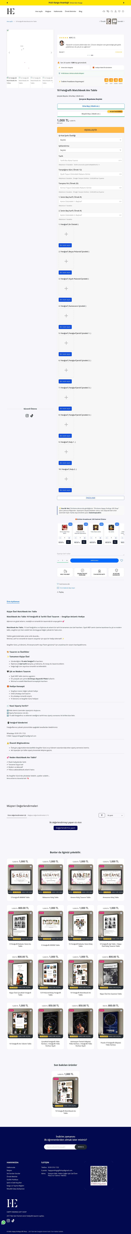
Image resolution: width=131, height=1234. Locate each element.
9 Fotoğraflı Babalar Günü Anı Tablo (20, 945)
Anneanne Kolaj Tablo (111, 897)
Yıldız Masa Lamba (96, 531)
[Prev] (8, 82)
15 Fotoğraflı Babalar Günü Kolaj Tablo (80, 945)
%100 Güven (78, 3)
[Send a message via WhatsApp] (3, 1222)
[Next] (52, 82)
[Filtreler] (102, 815)
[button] (7, 3)
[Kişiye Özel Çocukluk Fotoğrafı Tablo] (20, 974)
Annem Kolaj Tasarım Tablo (80, 897)
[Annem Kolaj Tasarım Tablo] (80, 879)
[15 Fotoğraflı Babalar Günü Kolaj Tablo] (80, 926)
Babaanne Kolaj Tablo (50, 897)
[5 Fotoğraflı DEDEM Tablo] (50, 926)
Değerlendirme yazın (65, 828)
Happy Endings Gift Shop (19, 1231)
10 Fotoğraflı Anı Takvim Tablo (20, 1044)
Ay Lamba (111, 531)
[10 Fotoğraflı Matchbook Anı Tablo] (80, 974)
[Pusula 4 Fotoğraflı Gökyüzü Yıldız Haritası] (110, 1023)
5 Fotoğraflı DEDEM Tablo (50, 945)
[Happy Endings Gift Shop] (11, 11)
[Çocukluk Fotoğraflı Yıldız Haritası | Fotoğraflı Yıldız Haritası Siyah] (50, 1023)
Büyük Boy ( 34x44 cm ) (102, 113)
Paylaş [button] (61, 592)
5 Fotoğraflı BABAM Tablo (20, 897)
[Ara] (112, 11)
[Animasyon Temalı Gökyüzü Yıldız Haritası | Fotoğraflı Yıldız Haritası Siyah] (80, 1023)
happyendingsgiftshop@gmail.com (60, 1170)
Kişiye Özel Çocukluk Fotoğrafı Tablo (20, 994)
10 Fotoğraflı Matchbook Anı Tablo (80, 994)
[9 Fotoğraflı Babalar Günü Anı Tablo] (20, 926)
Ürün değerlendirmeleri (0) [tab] (17, 815)
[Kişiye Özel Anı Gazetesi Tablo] (110, 974)
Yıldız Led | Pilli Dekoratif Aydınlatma (80, 532)
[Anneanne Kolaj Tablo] (110, 879)
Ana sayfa (10, 21)
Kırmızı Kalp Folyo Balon (64, 532)
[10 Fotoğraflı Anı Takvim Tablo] (20, 1023)
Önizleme (90, 498)
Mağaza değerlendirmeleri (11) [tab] (38, 815)
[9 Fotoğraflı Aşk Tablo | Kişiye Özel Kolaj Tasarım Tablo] (110, 926)
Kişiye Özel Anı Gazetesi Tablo (111, 994)
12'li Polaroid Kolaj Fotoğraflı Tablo (50, 994)
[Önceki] (9, 52)
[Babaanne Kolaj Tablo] (50, 879)
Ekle (68, 542)
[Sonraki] (51, 52)
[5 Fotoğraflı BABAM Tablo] (20, 879)
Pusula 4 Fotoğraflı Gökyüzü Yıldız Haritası (111, 1044)
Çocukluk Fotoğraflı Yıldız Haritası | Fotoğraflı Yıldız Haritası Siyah (50, 1043)
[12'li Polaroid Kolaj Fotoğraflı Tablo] (50, 974)
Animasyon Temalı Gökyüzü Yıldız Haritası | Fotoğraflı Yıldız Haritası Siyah (80, 1043)
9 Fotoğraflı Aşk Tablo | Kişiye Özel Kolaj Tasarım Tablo (110, 945)
